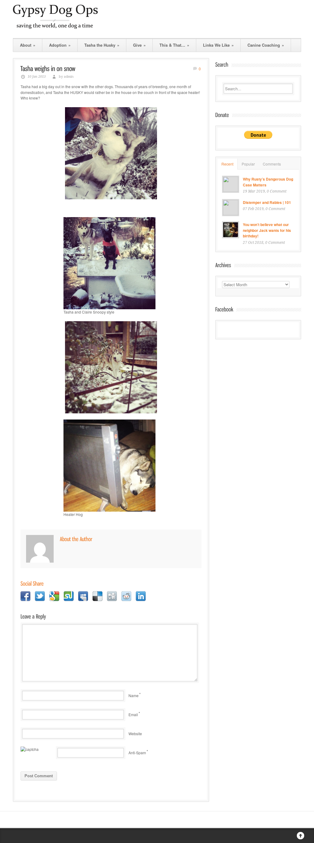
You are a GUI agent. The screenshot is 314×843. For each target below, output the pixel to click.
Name (133, 695)
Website (135, 733)
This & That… (174, 45)
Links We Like (218, 45)
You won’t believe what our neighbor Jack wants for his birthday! (267, 230)
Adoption (60, 45)
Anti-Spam (137, 752)
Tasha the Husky (101, 45)
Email (133, 714)
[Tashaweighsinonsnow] (48, 68)
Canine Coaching (265, 45)
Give (139, 45)
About (27, 45)
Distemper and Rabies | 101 (267, 202)
